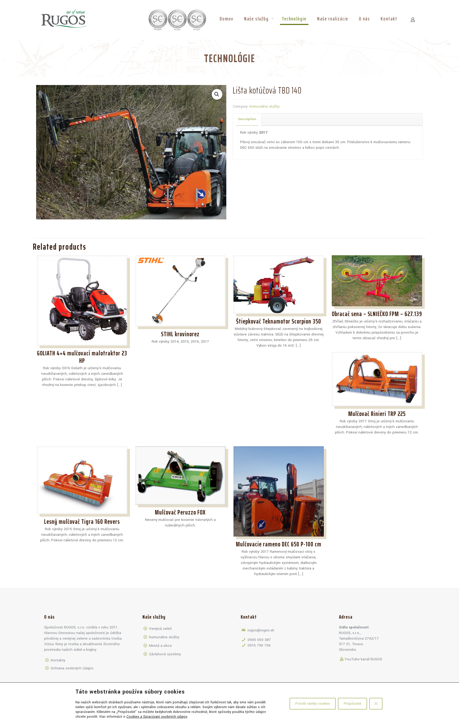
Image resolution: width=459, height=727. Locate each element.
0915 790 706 (259, 645)
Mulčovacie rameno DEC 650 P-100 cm (278, 544)
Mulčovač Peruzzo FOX (180, 512)
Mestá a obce (160, 645)
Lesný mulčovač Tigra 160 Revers (82, 522)
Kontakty (58, 660)
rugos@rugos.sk (261, 630)
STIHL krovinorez (180, 334)
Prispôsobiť (352, 703)
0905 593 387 (259, 639)
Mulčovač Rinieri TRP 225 (377, 414)
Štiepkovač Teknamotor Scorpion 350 (278, 321)
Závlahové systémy (165, 654)
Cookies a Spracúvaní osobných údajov (156, 716)
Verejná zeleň (160, 628)
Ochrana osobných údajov (72, 668)
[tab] (247, 119)
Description (247, 119)
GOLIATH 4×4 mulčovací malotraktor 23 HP (82, 357)
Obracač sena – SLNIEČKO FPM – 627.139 (377, 314)
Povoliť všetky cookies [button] (312, 703)
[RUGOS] (64, 18)
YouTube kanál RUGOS (363, 659)
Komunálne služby (264, 106)
